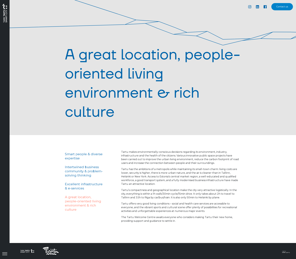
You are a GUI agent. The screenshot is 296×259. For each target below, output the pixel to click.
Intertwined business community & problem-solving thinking (84, 171)
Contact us (282, 6)
